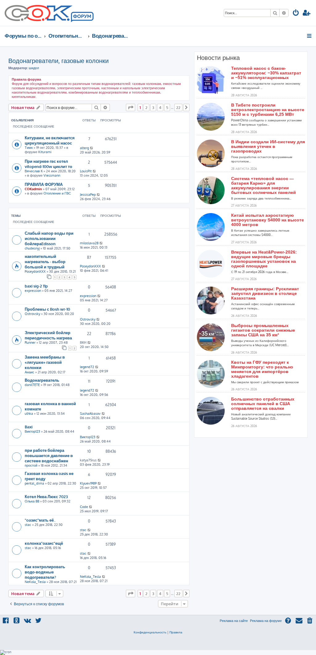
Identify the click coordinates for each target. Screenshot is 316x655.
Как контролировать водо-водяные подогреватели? (45, 572)
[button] (130, 107)
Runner (30, 342)
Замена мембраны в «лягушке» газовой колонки (45, 362)
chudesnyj (32, 248)
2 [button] (146, 107)
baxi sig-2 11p (36, 285)
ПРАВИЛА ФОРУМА (44, 184)
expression (33, 290)
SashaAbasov (90, 413)
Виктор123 (32, 431)
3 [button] (153, 107)
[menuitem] (296, 13)
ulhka (29, 413)
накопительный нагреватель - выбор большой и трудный (45, 261)
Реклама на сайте (234, 621)
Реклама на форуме (266, 621)
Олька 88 (32, 501)
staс (28, 525)
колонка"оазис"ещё (44, 543)
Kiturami (45, 152)
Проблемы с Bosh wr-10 (47, 309)
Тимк (29, 147)
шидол (34, 68)
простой (31, 465)
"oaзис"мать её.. (40, 520)
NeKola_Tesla (35, 582)
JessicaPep (88, 194)
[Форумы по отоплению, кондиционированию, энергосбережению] (82, 17)
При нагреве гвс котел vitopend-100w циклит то (48, 163)
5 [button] (167, 107)
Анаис (29, 372)
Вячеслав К (34, 171)
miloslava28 (89, 243)
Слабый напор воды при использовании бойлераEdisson (49, 238)
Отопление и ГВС (57, 193)
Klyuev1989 (88, 483)
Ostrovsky (32, 314)
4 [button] (160, 107)
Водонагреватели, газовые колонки (58, 61)
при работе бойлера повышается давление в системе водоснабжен (49, 455)
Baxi (28, 426)
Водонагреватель (42, 380)
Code (84, 507)
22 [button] (178, 107)
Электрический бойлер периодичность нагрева (48, 335)
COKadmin (33, 189)
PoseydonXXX (35, 271)
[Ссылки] (309, 35)
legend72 (87, 367)
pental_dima (34, 483)
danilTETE (32, 385)
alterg (84, 148)
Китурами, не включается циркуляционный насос (50, 140)
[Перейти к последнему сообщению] (92, 148)
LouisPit (86, 171)
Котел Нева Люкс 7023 (46, 496)
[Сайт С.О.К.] (49, 13)
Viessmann (52, 175)
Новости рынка (218, 57)
